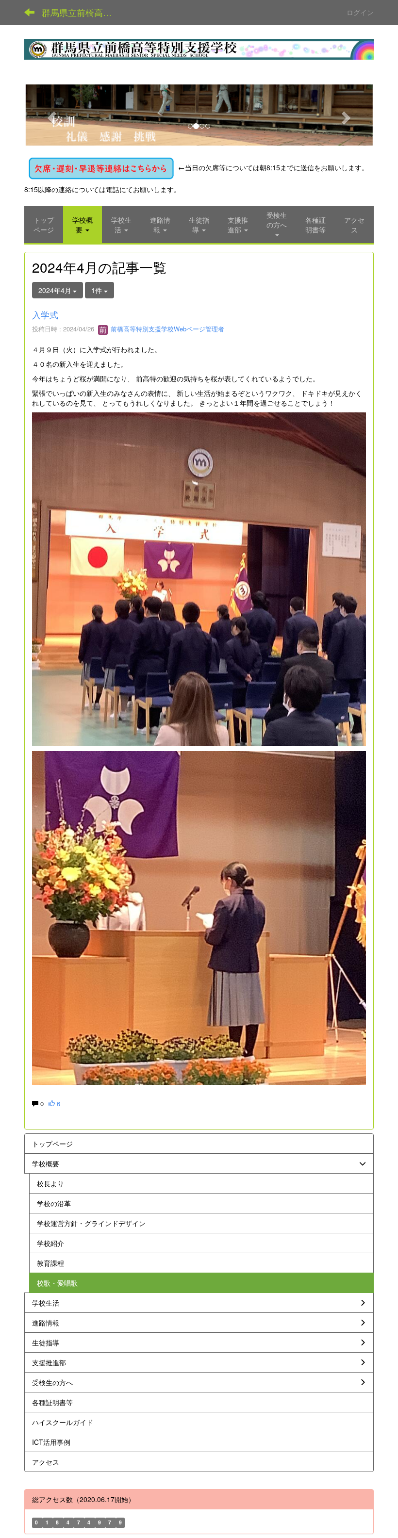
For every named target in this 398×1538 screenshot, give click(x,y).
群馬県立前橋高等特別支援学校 (83, 12)
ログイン (360, 12)
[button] (50, 115)
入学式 (45, 314)
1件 (97, 290)
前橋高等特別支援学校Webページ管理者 (166, 328)
